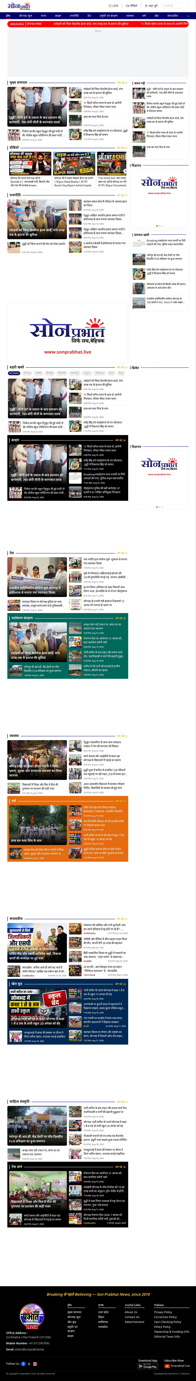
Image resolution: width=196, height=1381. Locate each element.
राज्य (43, 16)
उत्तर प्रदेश (103, 1312)
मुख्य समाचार (74, 1312)
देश (89, 16)
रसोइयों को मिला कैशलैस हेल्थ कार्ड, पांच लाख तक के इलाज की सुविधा (56, 24)
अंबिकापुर (99, 373)
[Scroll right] (125, 171)
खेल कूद (72, 1322)
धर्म (144, 16)
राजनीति (74, 16)
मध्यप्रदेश (103, 1327)
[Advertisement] (98, 55)
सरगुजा (87, 373)
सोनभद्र (27, 373)
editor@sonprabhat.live (29, 1349)
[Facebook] (23, 1364)
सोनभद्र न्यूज (25, 16)
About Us (131, 1312)
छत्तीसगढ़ (103, 1322)
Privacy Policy (163, 1312)
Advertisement (134, 1322)
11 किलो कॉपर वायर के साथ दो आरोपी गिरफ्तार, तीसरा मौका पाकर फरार (145, 24)
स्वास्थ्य (130, 16)
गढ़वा (111, 373)
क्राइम (58, 16)
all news (14, 373)
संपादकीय (173, 16)
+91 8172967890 (39, 1343)
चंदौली (38, 373)
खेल (157, 16)
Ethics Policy (162, 1327)
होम (8, 16)
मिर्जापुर (49, 373)
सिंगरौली (61, 373)
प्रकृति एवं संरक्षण (109, 16)
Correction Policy (165, 1317)
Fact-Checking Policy (167, 1322)
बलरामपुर (75, 373)
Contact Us (132, 1317)
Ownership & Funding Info (171, 1332)
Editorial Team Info (167, 1337)
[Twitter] (29, 1364)
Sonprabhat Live (180, 1366)
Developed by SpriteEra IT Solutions (172, 1373)
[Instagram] (35, 1364)
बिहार (101, 1317)
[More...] (188, 16)
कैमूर (121, 373)
